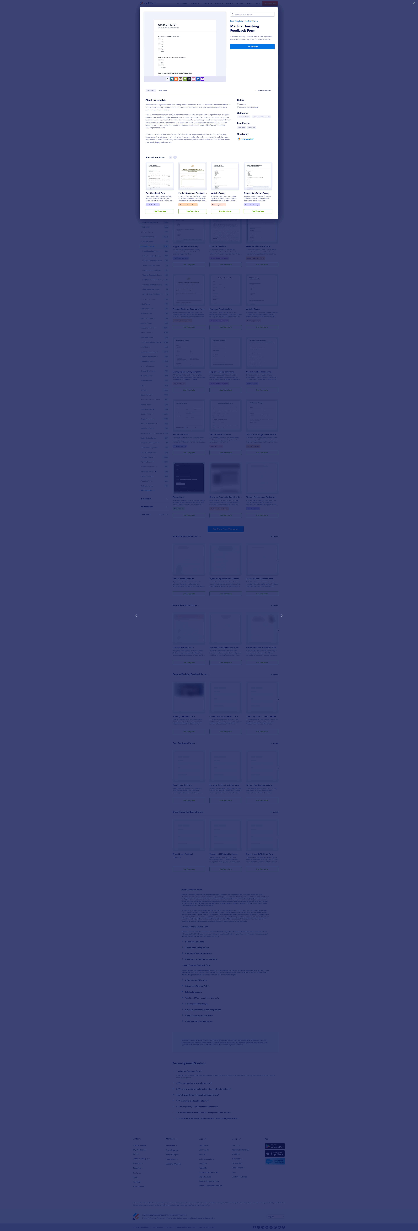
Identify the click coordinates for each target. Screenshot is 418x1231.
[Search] (232, 14)
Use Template (252, 47)
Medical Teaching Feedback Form (244, 28)
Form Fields (163, 91)
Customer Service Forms (187, 205)
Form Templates (236, 21)
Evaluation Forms (152, 205)
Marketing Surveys (218, 205)
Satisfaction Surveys (252, 205)
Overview (150, 91)
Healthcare (252, 128)
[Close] (413, 3)
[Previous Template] (136, 615)
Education (242, 128)
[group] (160, 189)
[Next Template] (281, 615)
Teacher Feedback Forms (261, 117)
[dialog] (209, 615)
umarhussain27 (247, 139)
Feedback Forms (251, 21)
